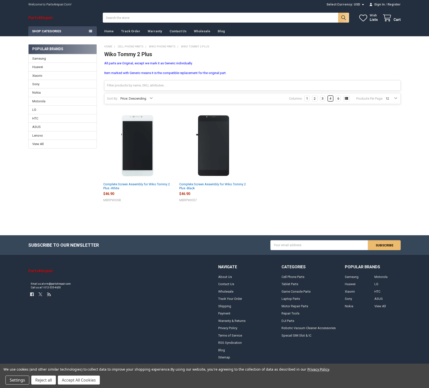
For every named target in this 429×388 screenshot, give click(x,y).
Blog (221, 31)
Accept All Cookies (79, 380)
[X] (40, 294)
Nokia (36, 92)
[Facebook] (32, 294)
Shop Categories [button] (46, 31)
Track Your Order (230, 299)
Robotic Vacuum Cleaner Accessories (309, 328)
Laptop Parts (291, 299)
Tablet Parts (290, 284)
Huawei (37, 67)
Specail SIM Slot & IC (296, 335)
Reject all (43, 380)
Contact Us (178, 31)
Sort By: (112, 98)
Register (394, 4)
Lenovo (37, 135)
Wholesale (202, 31)
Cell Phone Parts (293, 277)
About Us (225, 277)
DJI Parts (288, 321)
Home (109, 31)
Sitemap (224, 357)
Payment (224, 313)
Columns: (295, 98)
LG (34, 110)
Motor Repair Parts (295, 306)
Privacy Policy (227, 328)
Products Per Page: (369, 98)
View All (38, 144)
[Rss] (49, 294)
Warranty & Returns (232, 321)
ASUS (36, 127)
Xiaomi (37, 76)
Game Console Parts (296, 291)
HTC (35, 118)
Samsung (39, 58)
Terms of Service (230, 335)
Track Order (130, 31)
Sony (35, 84)
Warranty (155, 31)
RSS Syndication (230, 343)
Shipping (224, 306)
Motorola (38, 101)
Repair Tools (290, 313)
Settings (17, 380)
